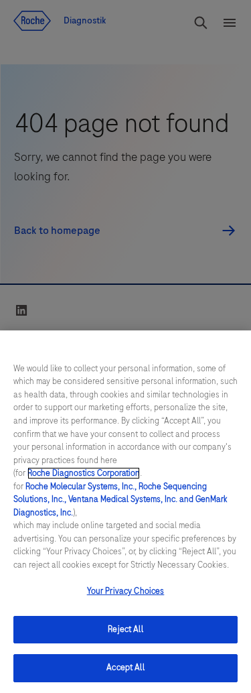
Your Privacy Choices (126, 591)
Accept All (125, 668)
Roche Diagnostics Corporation (83, 473)
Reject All (125, 629)
